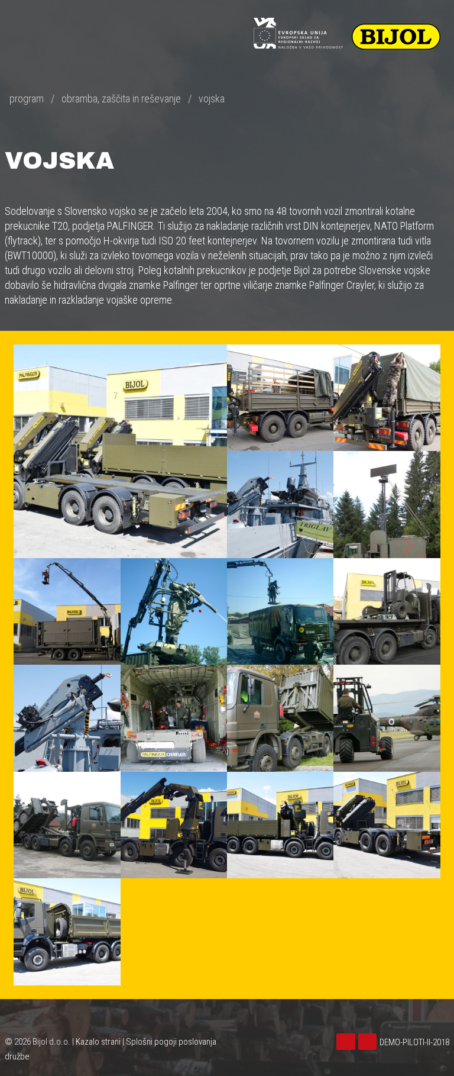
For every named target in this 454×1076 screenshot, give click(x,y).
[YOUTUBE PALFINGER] (369, 1042)
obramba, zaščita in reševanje (121, 98)
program (26, 98)
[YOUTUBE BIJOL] (347, 1042)
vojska (212, 98)
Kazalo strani (98, 1041)
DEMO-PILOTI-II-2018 (414, 1042)
